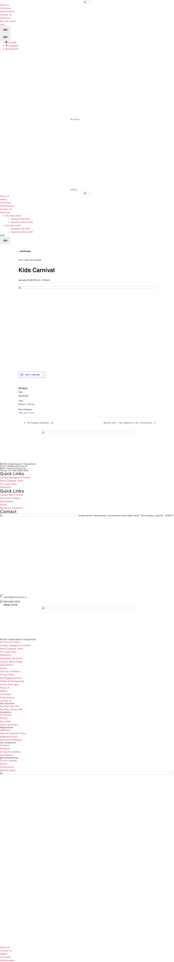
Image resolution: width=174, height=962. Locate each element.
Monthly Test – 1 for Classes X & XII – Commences (128, 422)
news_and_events (26, 412)
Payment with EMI (20, 219)
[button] (2, 235)
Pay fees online (13, 215)
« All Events (24, 251)
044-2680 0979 (11, 601)
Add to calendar (32, 374)
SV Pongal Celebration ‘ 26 (40, 422)
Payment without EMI (22, 222)
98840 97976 (10, 604)
